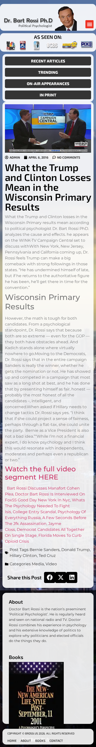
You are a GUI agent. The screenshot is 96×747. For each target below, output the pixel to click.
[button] (89, 24)
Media (38, 564)
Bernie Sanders (45, 549)
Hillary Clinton (23, 555)
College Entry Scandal (34, 511)
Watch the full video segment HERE (40, 473)
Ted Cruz (47, 555)
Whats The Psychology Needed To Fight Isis (45, 506)
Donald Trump (75, 549)
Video (51, 564)
